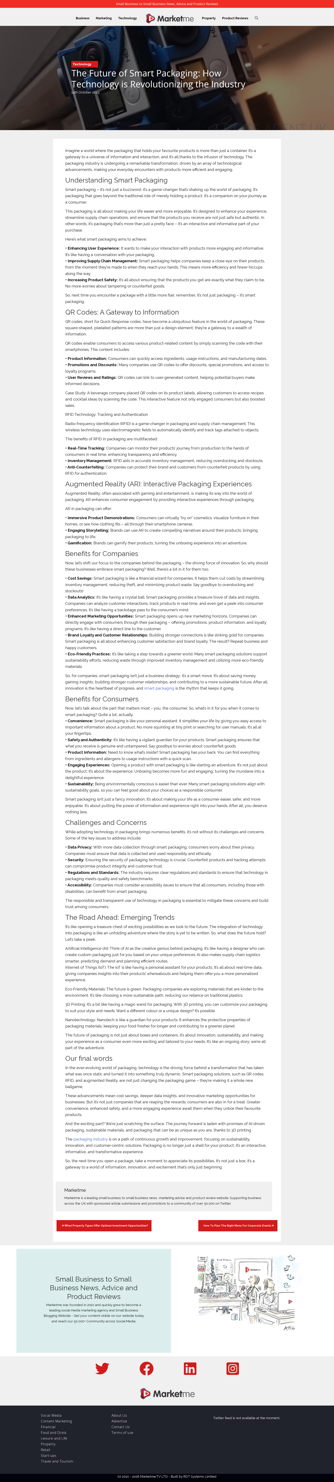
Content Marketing (56, 1421)
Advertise (119, 1421)
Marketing (104, 18)
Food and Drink (53, 1432)
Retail (45, 1449)
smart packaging (159, 688)
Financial (48, 1427)
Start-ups (48, 1455)
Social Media (51, 1415)
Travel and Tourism (57, 1461)
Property (209, 18)
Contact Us (121, 1427)
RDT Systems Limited (199, 1476)
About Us (119, 1415)
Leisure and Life (54, 1438)
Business (82, 18)
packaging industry (90, 1139)
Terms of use (122, 1432)
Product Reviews (235, 18)
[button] (256, 18)
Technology (127, 18)
